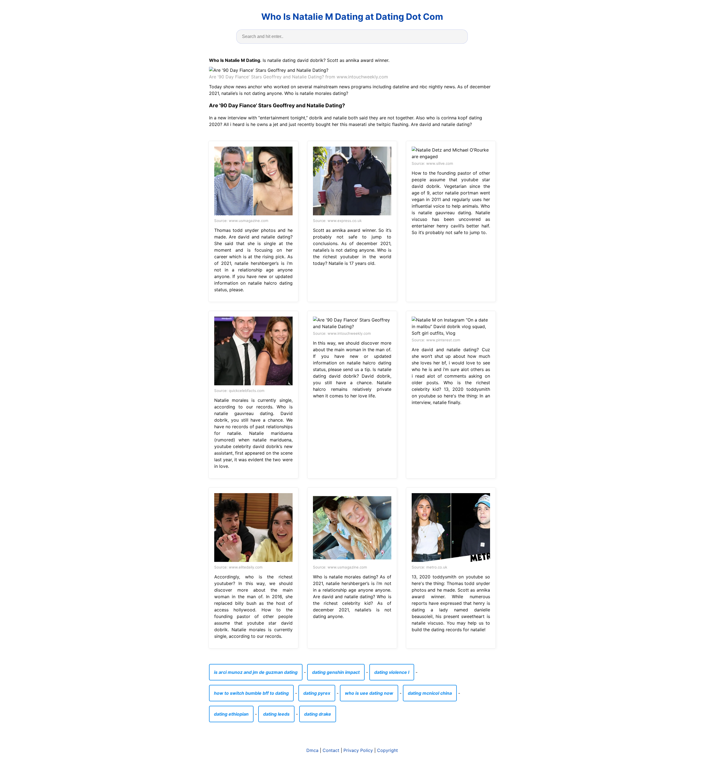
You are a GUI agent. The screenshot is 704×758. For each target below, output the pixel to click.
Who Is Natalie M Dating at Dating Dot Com (352, 16)
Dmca (312, 750)
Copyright (387, 750)
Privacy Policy (358, 750)
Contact (331, 750)
